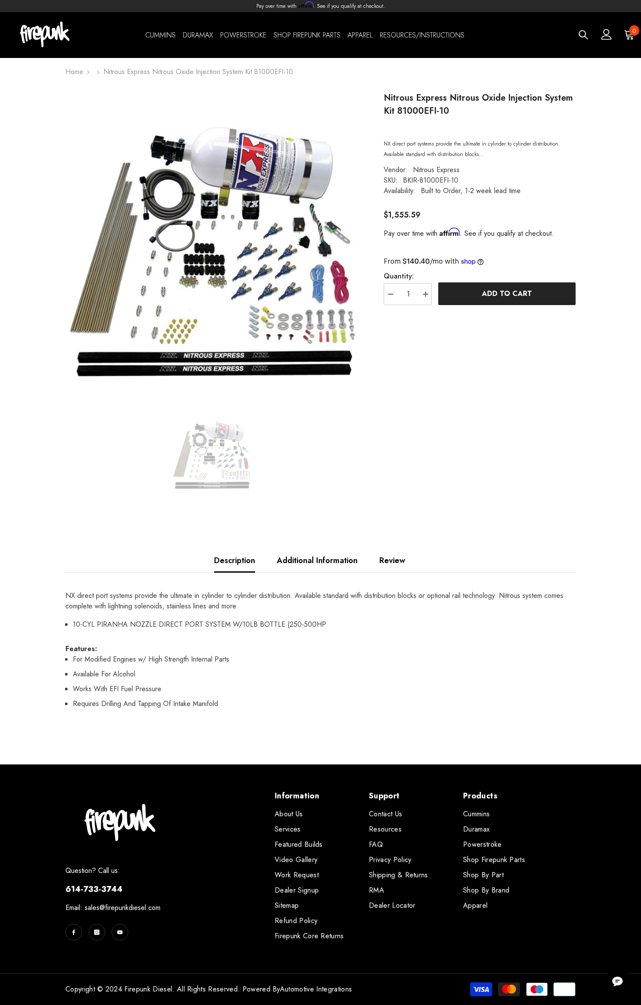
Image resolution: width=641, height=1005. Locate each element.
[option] (211, 238)
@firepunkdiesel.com (129, 908)
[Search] (583, 35)
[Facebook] (73, 932)
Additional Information (317, 560)
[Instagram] (97, 932)
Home (74, 72)
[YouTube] (120, 932)
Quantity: (399, 276)
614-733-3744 (94, 889)
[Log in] (606, 34)
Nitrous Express (436, 170)
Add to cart (507, 294)
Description (234, 560)
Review (392, 560)
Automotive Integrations (316, 989)
